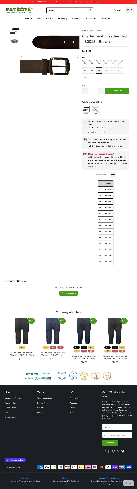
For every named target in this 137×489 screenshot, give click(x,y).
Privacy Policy (42, 403)
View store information (96, 132)
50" (112, 63)
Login (119, 10)
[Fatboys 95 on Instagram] (114, 451)
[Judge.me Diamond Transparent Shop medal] (73, 375)
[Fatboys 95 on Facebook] (109, 451)
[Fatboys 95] (18, 11)
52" (119, 63)
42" (85, 63)
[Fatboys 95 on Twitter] (123, 451)
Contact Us (74, 398)
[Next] (77, 57)
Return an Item (10, 403)
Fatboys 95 (15, 467)
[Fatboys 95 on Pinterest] (118, 451)
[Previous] (22, 57)
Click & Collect (10, 407)
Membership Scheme (13, 398)
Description (101, 174)
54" (85, 70)
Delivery (40, 412)
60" (105, 70)
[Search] (90, 10)
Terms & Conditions (44, 398)
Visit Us (8, 412)
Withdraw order (11, 417)
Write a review (68, 293)
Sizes (72, 412)
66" (85, 77)
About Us (73, 403)
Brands (72, 407)
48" (105, 63)
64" (119, 70)
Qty (83, 85)
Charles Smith (95, 30)
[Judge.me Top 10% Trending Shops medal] (107, 375)
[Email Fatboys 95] (104, 451)
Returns (40, 407)
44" (92, 63)
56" (92, 70)
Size (113, 174)
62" (112, 70)
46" (99, 63)
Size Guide (93, 166)
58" (99, 70)
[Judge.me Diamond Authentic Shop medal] (62, 375)
